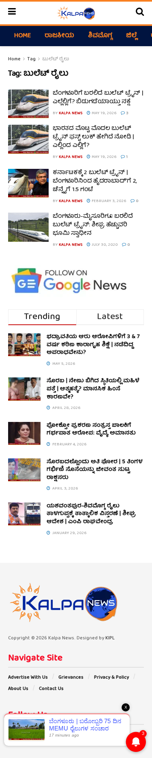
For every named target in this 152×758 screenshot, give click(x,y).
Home (22, 36)
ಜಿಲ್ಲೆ (131, 36)
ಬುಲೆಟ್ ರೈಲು (55, 59)
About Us (18, 689)
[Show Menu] (12, 13)
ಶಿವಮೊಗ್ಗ (100, 36)
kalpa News (71, 113)
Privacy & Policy (111, 677)
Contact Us (51, 689)
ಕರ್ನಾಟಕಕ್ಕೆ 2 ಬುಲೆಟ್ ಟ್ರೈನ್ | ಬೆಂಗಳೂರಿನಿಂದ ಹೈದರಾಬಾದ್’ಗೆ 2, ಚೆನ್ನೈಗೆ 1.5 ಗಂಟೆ (95, 181)
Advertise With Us (28, 677)
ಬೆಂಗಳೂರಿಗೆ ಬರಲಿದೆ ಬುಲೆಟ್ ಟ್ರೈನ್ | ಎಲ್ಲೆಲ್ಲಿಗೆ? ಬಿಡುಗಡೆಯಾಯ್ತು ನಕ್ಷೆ (98, 97)
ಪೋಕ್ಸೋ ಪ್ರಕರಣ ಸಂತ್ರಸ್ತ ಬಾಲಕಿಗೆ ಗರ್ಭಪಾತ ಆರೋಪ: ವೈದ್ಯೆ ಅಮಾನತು (91, 430)
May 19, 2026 (103, 113)
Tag (31, 59)
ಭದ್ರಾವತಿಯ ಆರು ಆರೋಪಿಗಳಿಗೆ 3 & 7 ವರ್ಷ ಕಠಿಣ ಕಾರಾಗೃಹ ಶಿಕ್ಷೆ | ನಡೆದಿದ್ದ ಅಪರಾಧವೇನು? (93, 345)
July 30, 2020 (104, 245)
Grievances (70, 677)
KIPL (110, 638)
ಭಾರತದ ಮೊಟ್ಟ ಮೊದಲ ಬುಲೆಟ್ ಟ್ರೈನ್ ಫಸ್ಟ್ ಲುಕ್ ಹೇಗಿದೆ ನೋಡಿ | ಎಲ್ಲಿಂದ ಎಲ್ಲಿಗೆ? (93, 137)
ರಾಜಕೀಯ (59, 36)
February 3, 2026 (108, 201)
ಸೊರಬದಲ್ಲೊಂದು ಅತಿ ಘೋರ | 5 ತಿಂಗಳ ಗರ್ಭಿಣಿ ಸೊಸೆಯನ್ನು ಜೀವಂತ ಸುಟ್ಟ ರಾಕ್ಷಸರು (95, 470)
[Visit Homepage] (75, 13)
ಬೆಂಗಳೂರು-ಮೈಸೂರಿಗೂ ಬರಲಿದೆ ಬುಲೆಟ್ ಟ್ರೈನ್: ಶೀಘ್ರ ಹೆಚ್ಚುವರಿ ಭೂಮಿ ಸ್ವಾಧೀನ (93, 225)
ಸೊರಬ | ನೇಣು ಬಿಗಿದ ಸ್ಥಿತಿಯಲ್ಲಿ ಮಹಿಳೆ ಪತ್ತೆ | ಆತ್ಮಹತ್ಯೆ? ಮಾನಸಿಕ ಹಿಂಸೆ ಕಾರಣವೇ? (93, 389)
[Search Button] (140, 13)
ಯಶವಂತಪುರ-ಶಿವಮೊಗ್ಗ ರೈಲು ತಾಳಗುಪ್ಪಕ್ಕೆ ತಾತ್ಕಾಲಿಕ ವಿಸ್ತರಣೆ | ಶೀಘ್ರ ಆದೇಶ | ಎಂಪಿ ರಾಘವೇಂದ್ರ (91, 514)
